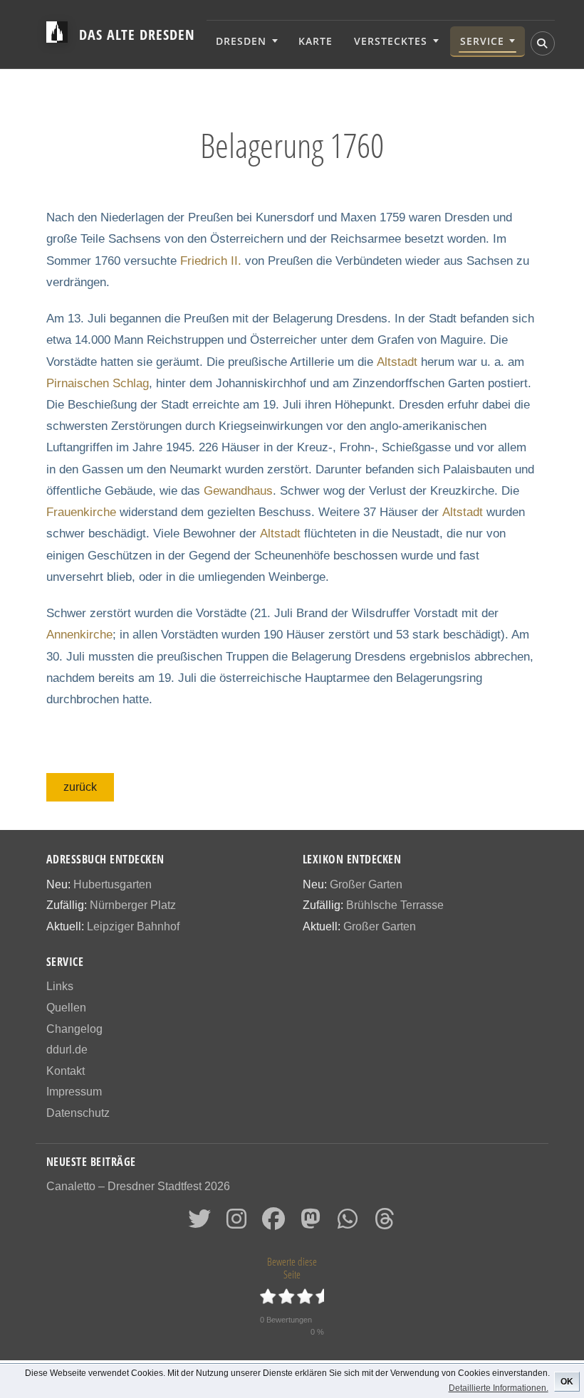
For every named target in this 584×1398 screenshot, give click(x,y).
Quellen (66, 1008)
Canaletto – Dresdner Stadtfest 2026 (138, 1186)
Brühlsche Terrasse (395, 905)
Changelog (74, 1029)
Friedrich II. (210, 261)
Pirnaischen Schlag (97, 383)
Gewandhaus (238, 491)
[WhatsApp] (347, 1223)
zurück (80, 787)
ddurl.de (67, 1050)
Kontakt (65, 1071)
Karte (315, 41)
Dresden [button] (241, 41)
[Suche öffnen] (543, 43)
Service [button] (482, 41)
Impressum (74, 1092)
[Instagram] (236, 1223)
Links (59, 986)
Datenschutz (78, 1113)
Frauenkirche (81, 512)
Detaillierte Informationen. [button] (498, 1388)
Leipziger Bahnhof (133, 926)
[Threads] (384, 1223)
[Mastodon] (310, 1223)
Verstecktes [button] (390, 41)
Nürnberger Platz (133, 905)
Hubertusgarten (112, 884)
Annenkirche (79, 634)
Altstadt (397, 362)
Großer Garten (366, 884)
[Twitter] (199, 1223)
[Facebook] (273, 1223)
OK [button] (566, 1382)
